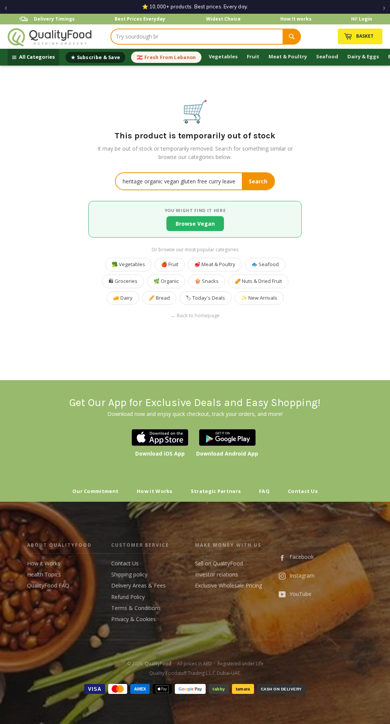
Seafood (327, 56)
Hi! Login (361, 19)
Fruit (253, 56)
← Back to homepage (195, 315)
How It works (296, 19)
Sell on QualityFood (219, 563)
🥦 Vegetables (128, 264)
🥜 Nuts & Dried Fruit (258, 281)
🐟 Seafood (265, 264)
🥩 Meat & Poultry (214, 264)
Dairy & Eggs (363, 56)
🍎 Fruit (169, 264)
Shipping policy (129, 574)
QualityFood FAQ (48, 585)
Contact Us (303, 491)
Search (258, 181)
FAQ (264, 491)
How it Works (155, 491)
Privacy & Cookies (133, 619)
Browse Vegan (195, 223)
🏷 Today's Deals (205, 297)
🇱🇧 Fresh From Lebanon (166, 57)
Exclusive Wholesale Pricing (228, 585)
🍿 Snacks (207, 281)
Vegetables (223, 56)
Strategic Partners (216, 491)
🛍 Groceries (123, 281)
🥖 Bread (159, 297)
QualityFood (158, 663)
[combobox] (197, 36)
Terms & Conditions (136, 608)
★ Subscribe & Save (95, 57)
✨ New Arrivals (259, 297)
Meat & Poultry (288, 56)
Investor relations (216, 574)
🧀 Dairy (123, 297)
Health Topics (44, 574)
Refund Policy (128, 596)
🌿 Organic (166, 281)
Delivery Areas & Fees (138, 585)
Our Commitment (95, 491)
